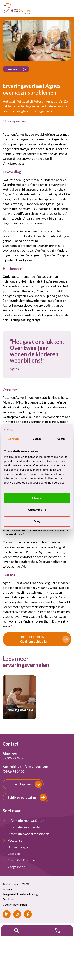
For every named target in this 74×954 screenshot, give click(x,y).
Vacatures (15, 840)
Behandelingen (18, 847)
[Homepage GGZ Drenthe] (16, 8)
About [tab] (61, 438)
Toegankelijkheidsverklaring (20, 894)
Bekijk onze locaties (22, 797)
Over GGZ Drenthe (21, 860)
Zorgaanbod (16, 867)
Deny (37, 521)
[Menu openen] (37, 930)
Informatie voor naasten (25, 827)
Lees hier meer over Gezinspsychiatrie (33, 639)
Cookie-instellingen (15, 904)
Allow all (37, 498)
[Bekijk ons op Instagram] (17, 914)
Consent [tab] (13, 438)
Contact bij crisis (20, 784)
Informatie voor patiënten (26, 820)
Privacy (7, 889)
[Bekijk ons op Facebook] (28, 914)
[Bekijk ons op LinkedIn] (7, 914)
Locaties (14, 853)
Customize (35, 509)
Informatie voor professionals (28, 834)
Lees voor (13, 69)
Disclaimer (9, 899)
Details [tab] (37, 438)
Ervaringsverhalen (16, 121)
